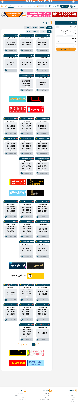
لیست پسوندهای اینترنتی (20, 395)
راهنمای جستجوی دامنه (20, 397)
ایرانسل (73, 399)
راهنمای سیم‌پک (47, 395)
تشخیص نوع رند (21, 6)
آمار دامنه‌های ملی (21, 393)
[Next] (16, 344)
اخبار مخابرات (47, 393)
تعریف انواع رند (72, 393)
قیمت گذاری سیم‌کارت (30, 6)
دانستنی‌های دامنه (21, 399)
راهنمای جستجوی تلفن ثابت (44, 399)
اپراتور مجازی (72, 401)
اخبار (15, 6)
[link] (6, 6)
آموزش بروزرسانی (46, 397)
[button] (40, 6)
